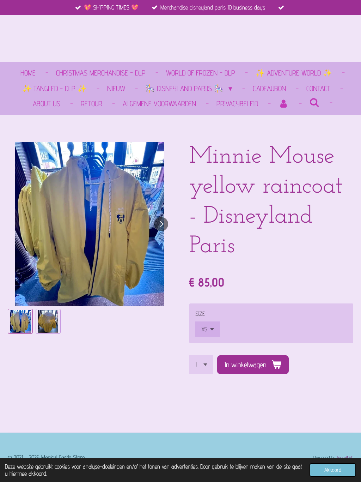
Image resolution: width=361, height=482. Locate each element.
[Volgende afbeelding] (161, 224)
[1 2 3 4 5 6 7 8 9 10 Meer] (201, 364)
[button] (20, 321)
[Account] (284, 104)
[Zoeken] (315, 102)
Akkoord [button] (332, 469)
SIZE (200, 313)
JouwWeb (345, 457)
